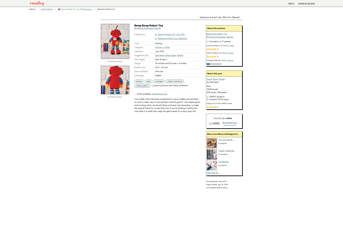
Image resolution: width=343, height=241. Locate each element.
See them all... (213, 173)
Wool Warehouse (229, 123)
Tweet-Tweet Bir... (226, 151)
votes (231, 46)
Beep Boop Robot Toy (217, 34)
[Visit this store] (214, 124)
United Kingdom (229, 125)
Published (138, 51)
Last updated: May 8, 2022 (217, 188)
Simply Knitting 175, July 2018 (76, 9)
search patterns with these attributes (170, 85)
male (148, 81)
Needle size (139, 67)
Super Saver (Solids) (216, 79)
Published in (139, 34)
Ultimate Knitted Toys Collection (172, 38)
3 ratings (229, 60)
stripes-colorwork (174, 81)
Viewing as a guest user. (220, 17)
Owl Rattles (223, 162)
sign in (291, 3)
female (139, 81)
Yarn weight (139, 59)
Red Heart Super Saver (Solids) (169, 55)
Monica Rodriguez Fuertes (149, 28)
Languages (139, 75)
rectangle (159, 81)
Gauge (137, 63)
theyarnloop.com (159, 94)
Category (138, 47)
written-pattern (142, 86)
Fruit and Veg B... (226, 140)
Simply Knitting (47, 9)
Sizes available (141, 71)
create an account (306, 3)
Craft (136, 43)
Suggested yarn (141, 55)
